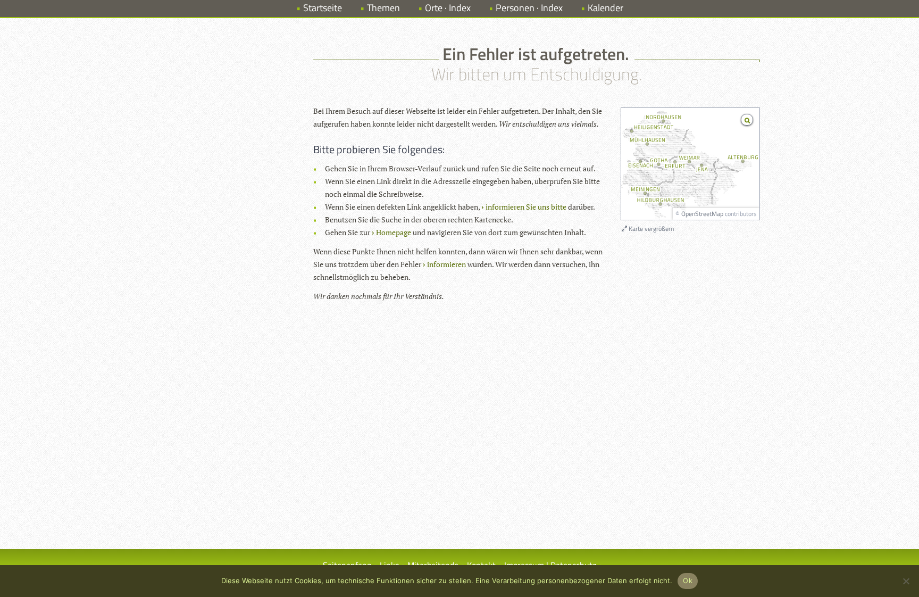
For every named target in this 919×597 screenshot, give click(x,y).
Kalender (605, 8)
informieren (446, 264)
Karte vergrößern (650, 228)
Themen (383, 8)
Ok (687, 580)
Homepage (393, 232)
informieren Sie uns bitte (526, 207)
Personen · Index (529, 8)
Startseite (322, 8)
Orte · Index (448, 8)
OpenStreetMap (702, 214)
